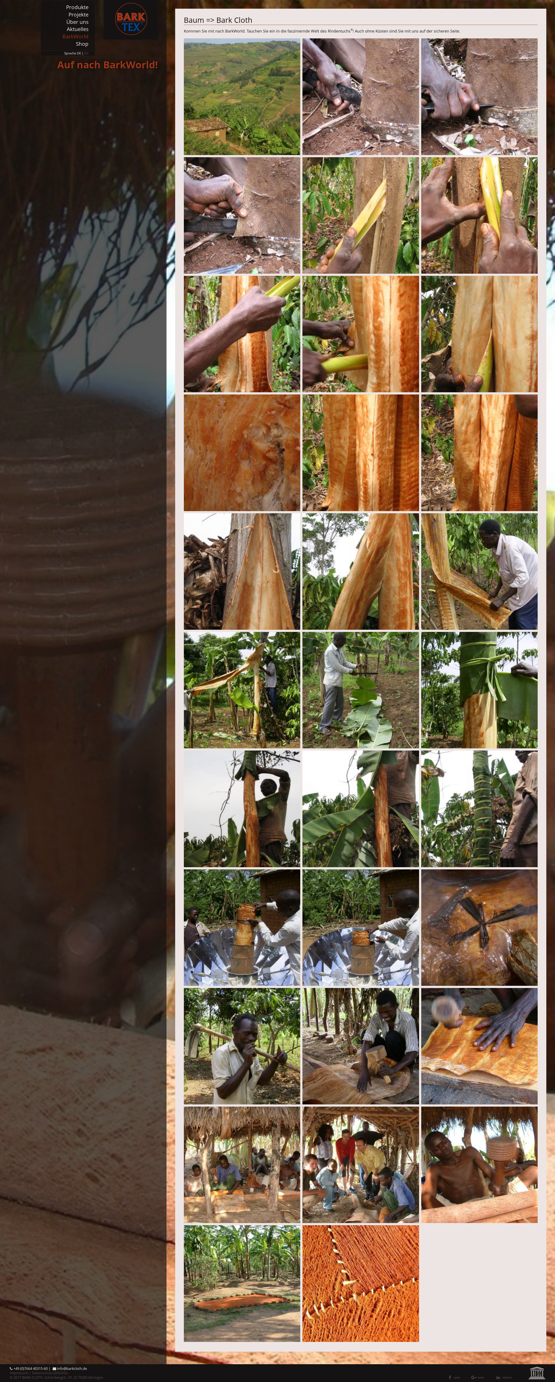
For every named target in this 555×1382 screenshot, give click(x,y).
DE (79, 53)
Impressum (19, 1373)
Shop (82, 43)
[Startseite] (131, 19)
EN (86, 53)
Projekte (78, 14)
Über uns (77, 21)
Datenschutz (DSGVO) (50, 1373)
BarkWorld (75, 36)
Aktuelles (77, 29)
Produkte (77, 7)
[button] (459, 1377)
